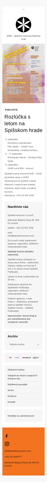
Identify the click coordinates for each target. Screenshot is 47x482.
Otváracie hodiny (16, 369)
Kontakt (11, 402)
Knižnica (12, 396)
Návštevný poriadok (17, 384)
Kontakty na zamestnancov (21, 416)
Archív (11, 390)
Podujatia (11, 110)
